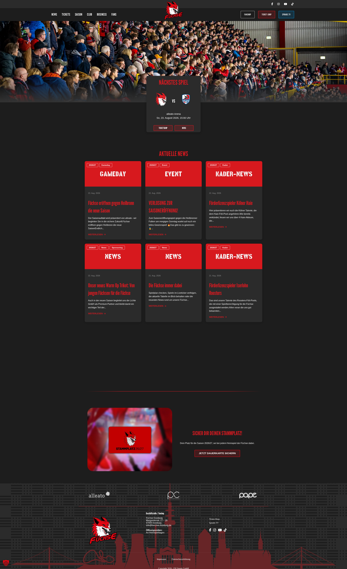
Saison (78, 14)
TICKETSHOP (163, 128)
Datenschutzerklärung (181, 559)
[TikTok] (292, 4)
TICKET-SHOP (267, 14)
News (54, 14)
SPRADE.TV (286, 14)
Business (102, 14)
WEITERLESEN (95, 234)
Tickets (66, 14)
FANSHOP (247, 14)
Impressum (161, 559)
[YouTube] (285, 4)
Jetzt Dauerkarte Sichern (217, 453)
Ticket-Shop (214, 519)
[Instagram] (278, 4)
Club (89, 14)
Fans (113, 14)
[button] (6, 563)
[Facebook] (272, 4)
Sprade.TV (214, 523)
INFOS (184, 128)
